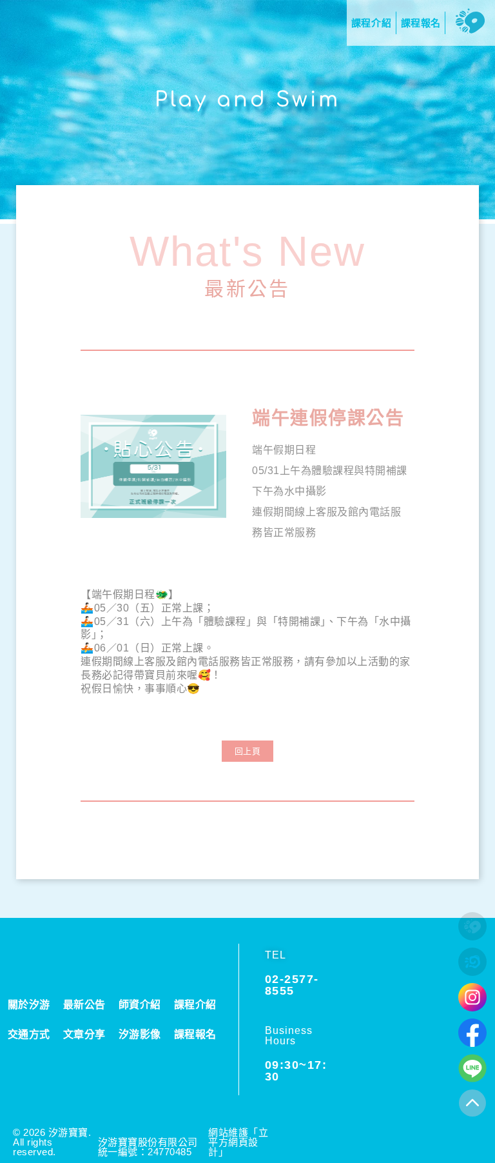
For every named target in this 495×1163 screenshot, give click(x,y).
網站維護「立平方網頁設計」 (238, 1142)
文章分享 (84, 1034)
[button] (248, 751)
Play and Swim (247, 99)
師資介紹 (140, 1004)
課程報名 (195, 1034)
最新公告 (247, 288)
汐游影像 (140, 1034)
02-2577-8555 (292, 985)
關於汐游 (29, 1004)
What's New (248, 251)
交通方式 (29, 1034)
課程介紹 (195, 1004)
